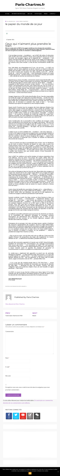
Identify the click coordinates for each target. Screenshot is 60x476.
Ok (30, 473)
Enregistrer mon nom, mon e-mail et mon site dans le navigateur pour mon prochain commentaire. (27, 388)
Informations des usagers (18, 286)
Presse (45, 13)
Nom (7, 358)
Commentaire (9, 331)
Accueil (7, 13)
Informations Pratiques (18, 13)
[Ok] (58, 472)
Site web (8, 376)
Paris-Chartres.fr (30, 4)
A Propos (52, 13)
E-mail (7, 367)
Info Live (30, 13)
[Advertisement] (30, 444)
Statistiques (38, 13)
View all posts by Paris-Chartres (15, 304)
